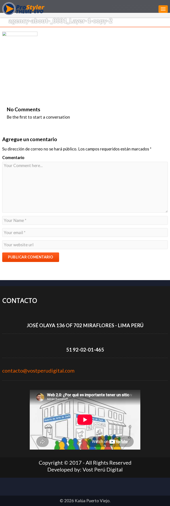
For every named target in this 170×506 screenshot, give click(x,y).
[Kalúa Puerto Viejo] (79, 8)
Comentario (13, 157)
